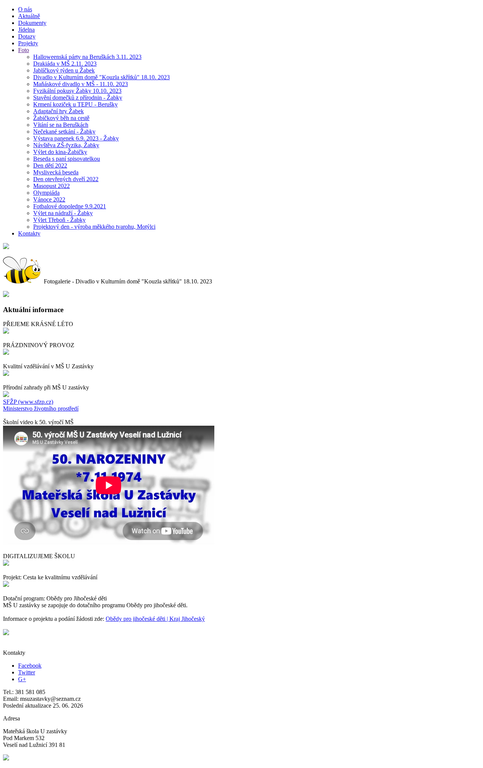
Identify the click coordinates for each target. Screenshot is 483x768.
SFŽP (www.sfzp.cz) (28, 402)
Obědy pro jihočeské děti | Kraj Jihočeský (155, 619)
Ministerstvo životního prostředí (40, 408)
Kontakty (29, 233)
